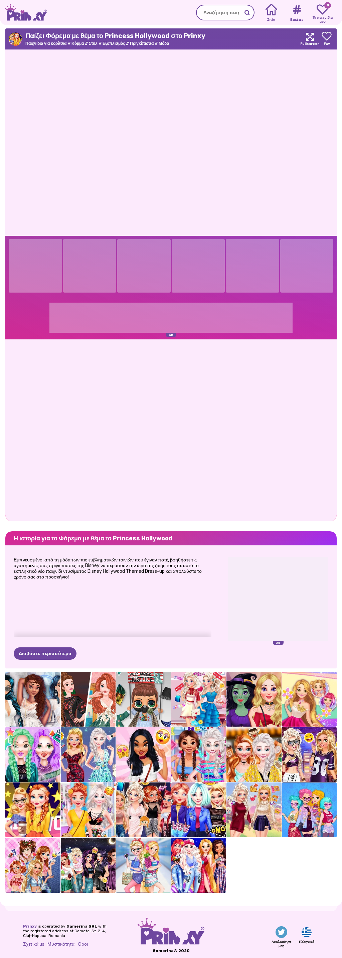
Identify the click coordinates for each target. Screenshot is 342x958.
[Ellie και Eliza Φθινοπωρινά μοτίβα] (254, 810)
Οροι (83, 944)
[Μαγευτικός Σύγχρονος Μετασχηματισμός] (254, 699)
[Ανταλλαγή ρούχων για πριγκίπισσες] (143, 810)
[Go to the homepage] (23, 12)
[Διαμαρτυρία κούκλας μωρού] (143, 699)
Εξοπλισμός (114, 43)
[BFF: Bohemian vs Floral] (88, 810)
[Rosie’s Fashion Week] (309, 699)
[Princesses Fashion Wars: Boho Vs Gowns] (88, 699)
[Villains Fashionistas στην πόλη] (88, 865)
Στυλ (93, 43)
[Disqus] (171, 429)
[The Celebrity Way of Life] (32, 754)
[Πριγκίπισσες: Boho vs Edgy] (309, 810)
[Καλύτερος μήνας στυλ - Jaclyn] (143, 754)
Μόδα (164, 43)
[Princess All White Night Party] (32, 699)
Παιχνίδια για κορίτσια (45, 43)
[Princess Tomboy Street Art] (309, 754)
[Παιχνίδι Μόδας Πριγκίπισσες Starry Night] (198, 865)
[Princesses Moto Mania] (198, 810)
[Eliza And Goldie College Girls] (143, 865)
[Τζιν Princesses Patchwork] (32, 865)
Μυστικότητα (60, 944)
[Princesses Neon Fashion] (198, 754)
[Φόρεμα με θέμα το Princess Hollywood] (32, 810)
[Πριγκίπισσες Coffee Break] (254, 754)
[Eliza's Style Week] (198, 699)
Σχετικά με (33, 944)
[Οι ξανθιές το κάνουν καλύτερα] (88, 754)
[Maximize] (310, 39)
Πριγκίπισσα (142, 43)
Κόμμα (77, 43)
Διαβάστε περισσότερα (45, 653)
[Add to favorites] (327, 39)
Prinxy (30, 926)
